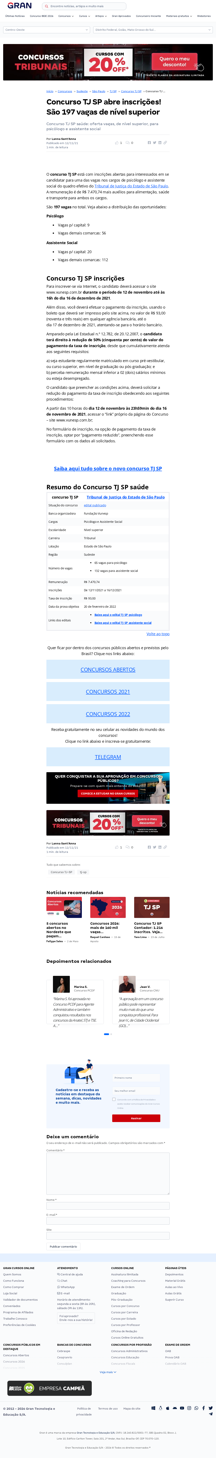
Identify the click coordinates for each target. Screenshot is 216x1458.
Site (49, 1229)
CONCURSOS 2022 (108, 713)
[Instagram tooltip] (189, 1409)
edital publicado (95, 505)
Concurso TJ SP (131, 91)
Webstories (204, 16)
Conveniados (11, 1306)
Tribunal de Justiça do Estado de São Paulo (131, 186)
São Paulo (98, 91)
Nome (51, 1199)
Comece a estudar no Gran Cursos (108, 793)
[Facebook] (203, 1409)
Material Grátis (175, 1280)
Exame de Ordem (123, 1287)
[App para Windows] (153, 1409)
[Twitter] (211, 1409)
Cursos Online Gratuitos (127, 1337)
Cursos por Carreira (124, 1312)
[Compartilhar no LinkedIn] (159, 143)
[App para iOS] (168, 1409)
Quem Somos (12, 1274)
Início (49, 91)
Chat (63, 1280)
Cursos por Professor (125, 1325)
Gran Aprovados (121, 16)
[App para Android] (175, 1409)
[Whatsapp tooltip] (196, 1409)
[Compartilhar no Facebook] (148, 143)
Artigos (99, 16)
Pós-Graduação (121, 1299)
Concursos (64, 16)
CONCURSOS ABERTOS (108, 669)
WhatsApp (67, 1287)
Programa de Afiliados (18, 1312)
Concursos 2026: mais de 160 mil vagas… (105, 928)
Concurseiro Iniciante (148, 16)
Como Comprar (13, 1287)
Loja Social (10, 1293)
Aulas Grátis (173, 1293)
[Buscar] (46, 7)
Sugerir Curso (174, 1299)
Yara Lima (140, 937)
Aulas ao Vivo (174, 1287)
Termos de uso (108, 1408)
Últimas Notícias (15, 16)
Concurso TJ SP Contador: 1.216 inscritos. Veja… (148, 928)
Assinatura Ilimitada (124, 1274)
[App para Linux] (160, 1409)
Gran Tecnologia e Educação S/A (96, 1432)
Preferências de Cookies (19, 1325)
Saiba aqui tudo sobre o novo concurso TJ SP (108, 468)
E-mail (51, 1214)
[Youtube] (182, 1409)
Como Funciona (13, 1280)
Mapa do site (131, 1408)
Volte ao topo (158, 633)
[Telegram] (211, 1415)
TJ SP (113, 91)
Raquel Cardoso (100, 937)
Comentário (55, 1150)
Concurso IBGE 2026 (41, 16)
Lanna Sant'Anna (64, 138)
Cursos (83, 16)
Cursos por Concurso (125, 1306)
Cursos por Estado (123, 1318)
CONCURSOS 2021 (108, 691)
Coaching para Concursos (128, 1280)
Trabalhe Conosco (15, 1318)
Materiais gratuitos (177, 16)
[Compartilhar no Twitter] (154, 143)
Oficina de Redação (124, 1331)
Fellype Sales (54, 941)
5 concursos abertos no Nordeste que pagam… (58, 930)
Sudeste (82, 91)
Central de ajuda (71, 1274)
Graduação (118, 1293)
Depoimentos (174, 1274)
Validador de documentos (20, 1299)
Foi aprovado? (76, 1318)
